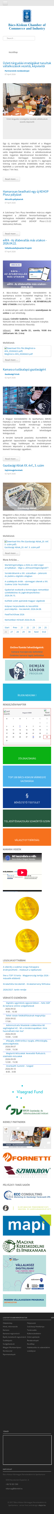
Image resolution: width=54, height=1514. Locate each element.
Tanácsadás (32, 1330)
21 (22, 627)
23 (34, 627)
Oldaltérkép (7, 1323)
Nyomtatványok (9, 1354)
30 (29, 631)
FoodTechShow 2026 (14, 614)
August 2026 (27, 713)
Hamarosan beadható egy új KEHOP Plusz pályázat (26, 193)
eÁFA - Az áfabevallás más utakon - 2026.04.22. (25, 241)
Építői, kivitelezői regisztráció (14, 1337)
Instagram (16, 44)
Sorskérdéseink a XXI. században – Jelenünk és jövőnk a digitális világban (26, 574)
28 (17, 631)
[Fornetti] (27, 1158)
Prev (15, 627)
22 (28, 627)
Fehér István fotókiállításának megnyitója (25, 1015)
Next (36, 631)
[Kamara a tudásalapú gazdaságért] (27, 400)
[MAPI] (27, 1226)
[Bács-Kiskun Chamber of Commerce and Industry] (27, 13)
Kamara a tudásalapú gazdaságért (24, 369)
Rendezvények (33, 1340)
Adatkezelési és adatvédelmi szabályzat (38, 1349)
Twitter (11, 44)
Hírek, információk (10, 1326)
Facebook (6, 44)
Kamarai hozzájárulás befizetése (27, 651)
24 (39, 627)
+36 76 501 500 (12, 1484)
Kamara (6, 1330)
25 (45, 627)
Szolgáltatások (9, 1344)
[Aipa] (27, 1138)
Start (7, 627)
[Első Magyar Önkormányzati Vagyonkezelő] (27, 1208)
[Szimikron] (27, 1172)
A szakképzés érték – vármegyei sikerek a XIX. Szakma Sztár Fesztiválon (26, 583)
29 (23, 631)
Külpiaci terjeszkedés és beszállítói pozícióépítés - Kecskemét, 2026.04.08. (23, 607)
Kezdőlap (30, 1344)
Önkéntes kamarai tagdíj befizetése (27, 655)
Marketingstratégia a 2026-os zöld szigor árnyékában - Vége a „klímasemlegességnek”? (26, 566)
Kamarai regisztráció (11, 1333)
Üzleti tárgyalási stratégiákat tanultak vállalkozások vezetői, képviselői (27, 64)
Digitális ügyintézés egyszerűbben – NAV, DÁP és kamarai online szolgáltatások (26, 1004)
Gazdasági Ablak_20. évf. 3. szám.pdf (22, 547)
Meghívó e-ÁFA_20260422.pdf (18, 354)
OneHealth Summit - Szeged (19, 1066)
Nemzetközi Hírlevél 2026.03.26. (20, 619)
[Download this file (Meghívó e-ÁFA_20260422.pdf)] (27, 349)
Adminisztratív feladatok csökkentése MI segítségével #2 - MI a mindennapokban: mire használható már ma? (25, 1028)
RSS (22, 44)
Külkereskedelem (34, 1333)
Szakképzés (7, 1340)
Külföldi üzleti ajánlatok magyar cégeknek (25, 600)
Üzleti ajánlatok (33, 1337)
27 (12, 631)
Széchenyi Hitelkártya (35, 1326)
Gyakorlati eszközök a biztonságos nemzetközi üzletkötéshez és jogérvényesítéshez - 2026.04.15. (27, 592)
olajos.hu (42, 1505)
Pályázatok (31, 1323)
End (44, 631)
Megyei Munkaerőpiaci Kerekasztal (12, 1349)
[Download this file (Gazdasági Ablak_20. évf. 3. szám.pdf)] (27, 542)
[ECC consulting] (27, 1196)
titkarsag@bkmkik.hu (14, 1488)
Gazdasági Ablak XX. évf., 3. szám (23, 465)
